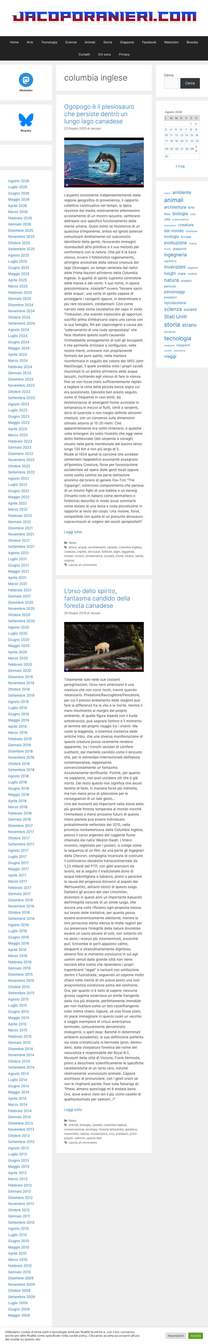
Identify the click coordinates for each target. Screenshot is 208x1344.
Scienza (71, 42)
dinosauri (94, 551)
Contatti (84, 54)
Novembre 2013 (21, 1129)
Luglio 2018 (17, 782)
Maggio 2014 (18, 1092)
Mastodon (171, 42)
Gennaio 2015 (19, 1043)
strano (129, 556)
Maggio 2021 (18, 571)
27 (181, 148)
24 (166, 148)
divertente (191, 231)
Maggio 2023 (19, 423)
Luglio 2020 (17, 633)
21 (186, 140)
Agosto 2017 (18, 850)
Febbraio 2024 (20, 367)
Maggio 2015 (18, 1018)
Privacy (124, 54)
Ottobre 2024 (19, 317)
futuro (167, 249)
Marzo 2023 (18, 435)
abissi (73, 547)
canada (112, 547)
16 (196, 135)
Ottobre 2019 (19, 689)
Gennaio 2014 (19, 1117)
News (73, 542)
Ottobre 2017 (19, 838)
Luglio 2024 (17, 336)
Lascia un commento (83, 565)
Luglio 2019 (17, 708)
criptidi (81, 551)
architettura (175, 207)
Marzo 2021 (17, 584)
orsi (111, 1133)
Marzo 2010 (17, 1260)
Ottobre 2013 (19, 1136)
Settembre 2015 (21, 993)
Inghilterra (170, 261)
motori (192, 274)
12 (176, 135)
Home (14, 42)
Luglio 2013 (17, 1154)
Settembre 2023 (21, 398)
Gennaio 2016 (19, 968)
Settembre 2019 (21, 695)
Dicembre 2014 (20, 1049)
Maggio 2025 (18, 274)
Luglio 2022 (17, 485)
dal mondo (174, 230)
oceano (186, 281)
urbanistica (179, 350)
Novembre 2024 (21, 311)
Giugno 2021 (18, 565)
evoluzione (175, 242)
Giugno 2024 (18, 342)
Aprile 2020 (17, 652)
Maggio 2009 (19, 1315)
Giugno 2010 (18, 1241)
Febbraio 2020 (20, 664)
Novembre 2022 (21, 460)
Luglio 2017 (17, 857)
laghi (117, 551)
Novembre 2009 (21, 1284)
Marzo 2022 (18, 509)
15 (191, 135)
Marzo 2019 (17, 733)
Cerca (169, 75)
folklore (107, 551)
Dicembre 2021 (20, 528)
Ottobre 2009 (19, 1291)
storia (119, 556)
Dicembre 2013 (20, 1123)
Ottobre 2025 (19, 243)
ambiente (181, 192)
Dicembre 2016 (20, 900)
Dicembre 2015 (20, 974)
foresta (193, 243)
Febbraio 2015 (19, 1036)
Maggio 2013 (18, 1167)
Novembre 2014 (21, 1055)
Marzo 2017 (17, 881)
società (109, 556)
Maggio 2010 (18, 1247)
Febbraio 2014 (20, 1111)
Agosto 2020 (18, 627)
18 (171, 140)
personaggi (174, 291)
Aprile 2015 (17, 1024)
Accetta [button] (195, 1335)
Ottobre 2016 (19, 912)
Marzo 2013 (17, 1179)
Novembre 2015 (21, 981)
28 (186, 148)
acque (82, 547)
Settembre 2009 (21, 1297)
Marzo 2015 (17, 1030)
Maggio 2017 (18, 869)
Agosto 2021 (18, 553)
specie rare (94, 1138)
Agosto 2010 (18, 1229)
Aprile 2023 (17, 429)
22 (192, 140)
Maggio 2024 (19, 348)
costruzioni (170, 225)
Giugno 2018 (18, 788)
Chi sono (104, 54)
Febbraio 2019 (20, 739)
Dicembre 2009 (21, 1278)
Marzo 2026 (18, 212)
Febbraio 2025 (20, 292)
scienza (173, 309)
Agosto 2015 (18, 999)
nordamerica (93, 556)
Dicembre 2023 (20, 379)
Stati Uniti (175, 317)
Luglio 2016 (17, 931)
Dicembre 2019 (20, 677)
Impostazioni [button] (176, 1335)
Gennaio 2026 (19, 224)
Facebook (149, 42)
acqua (167, 193)
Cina (192, 214)
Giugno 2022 (18, 491)
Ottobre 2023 (19, 392)
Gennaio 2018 (19, 819)
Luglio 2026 (17, 187)
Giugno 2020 (18, 640)
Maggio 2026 (19, 199)
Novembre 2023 (21, 385)
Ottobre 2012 (19, 1210)
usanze (69, 560)
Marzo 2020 (18, 658)
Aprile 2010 (17, 1253)
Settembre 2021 (21, 547)
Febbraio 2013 (20, 1185)
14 (186, 135)
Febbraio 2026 (20, 218)
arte (191, 207)
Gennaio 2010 (19, 1272)
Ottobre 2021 (19, 540)
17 (166, 140)
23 (197, 140)
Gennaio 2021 (19, 596)
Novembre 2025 (21, 237)
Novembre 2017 (21, 832)
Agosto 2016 (18, 925)
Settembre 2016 (21, 919)
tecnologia (177, 338)
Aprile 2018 (17, 801)
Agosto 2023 (18, 404)
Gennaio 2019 (19, 745)
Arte (30, 42)
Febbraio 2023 (20, 441)
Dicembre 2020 (20, 602)
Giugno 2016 (18, 937)
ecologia (91, 1129)
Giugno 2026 (18, 193)
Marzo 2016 (17, 956)
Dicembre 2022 (20, 454)
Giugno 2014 (18, 1086)
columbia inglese (130, 547)
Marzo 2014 (17, 1105)
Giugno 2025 (18, 268)
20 (182, 140)
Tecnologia (49, 42)
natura (84, 1133)
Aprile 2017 (17, 875)
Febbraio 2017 (19, 888)
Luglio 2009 (18, 1303)
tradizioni (169, 345)
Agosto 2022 (18, 478)
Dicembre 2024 (20, 305)
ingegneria (175, 255)
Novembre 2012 (21, 1204)
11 (171, 135)
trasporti (183, 345)
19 (176, 140)
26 (176, 148)
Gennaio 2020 (19, 671)
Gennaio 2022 (19, 522)
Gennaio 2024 (19, 373)
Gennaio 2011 (19, 1216)
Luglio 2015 (17, 1005)
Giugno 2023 (18, 416)
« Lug (180, 166)
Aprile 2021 (17, 578)
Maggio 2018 (18, 795)
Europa (186, 237)
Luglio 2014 (17, 1080)
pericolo (170, 286)
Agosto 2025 (18, 255)
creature (69, 551)
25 (171, 148)
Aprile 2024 (17, 354)
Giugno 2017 (18, 863)
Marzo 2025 (18, 286)
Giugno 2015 (18, 1012)
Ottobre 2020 (19, 615)
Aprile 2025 (17, 280)
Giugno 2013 (18, 1160)
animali (73, 1125)
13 (181, 135)
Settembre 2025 (21, 249)
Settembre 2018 (21, 770)
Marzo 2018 (17, 807)
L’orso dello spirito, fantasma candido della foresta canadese (97, 598)
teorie (139, 556)
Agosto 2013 (18, 1148)
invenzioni (174, 267)
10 (166, 135)
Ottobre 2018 (19, 764)
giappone (179, 249)
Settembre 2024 (21, 323)
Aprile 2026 (17, 206)
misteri (68, 556)
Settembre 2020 (21, 621)
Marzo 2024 (18, 361)
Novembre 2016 (21, 906)
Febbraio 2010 (20, 1266)
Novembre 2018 (21, 757)
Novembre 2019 (21, 683)
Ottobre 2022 (19, 466)
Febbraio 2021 (19, 590)
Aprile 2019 (17, 726)
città (167, 219)
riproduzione (175, 302)
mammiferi (71, 1133)
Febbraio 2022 (20, 516)
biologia (85, 1125)
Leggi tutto (73, 532)
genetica (131, 1129)
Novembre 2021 (21, 534)
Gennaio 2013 (19, 1191)
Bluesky (192, 42)
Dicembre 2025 (20, 230)
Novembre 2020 (21, 609)
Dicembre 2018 (20, 751)
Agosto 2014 (18, 1074)
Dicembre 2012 (20, 1198)
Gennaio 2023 (19, 447)
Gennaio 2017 (19, 894)
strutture (170, 331)
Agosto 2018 (18, 776)
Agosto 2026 (18, 181)
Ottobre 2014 (19, 1061)
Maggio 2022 (18, 497)
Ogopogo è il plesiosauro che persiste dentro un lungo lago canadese (99, 114)
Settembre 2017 (21, 844)
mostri (79, 556)
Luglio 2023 (17, 410)
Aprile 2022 (17, 503)
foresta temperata (111, 1129)
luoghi (170, 273)
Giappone (127, 42)
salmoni (79, 1138)
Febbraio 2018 (19, 813)
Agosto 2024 (18, 330)
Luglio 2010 (17, 1235)
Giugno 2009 (19, 1309)
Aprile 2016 (17, 950)
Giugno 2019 (18, 714)
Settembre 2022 (21, 472)
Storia (107, 42)
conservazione (74, 1129)
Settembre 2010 (21, 1222)
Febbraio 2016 (20, 962)
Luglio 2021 (17, 559)
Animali (90, 42)
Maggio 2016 (18, 943)
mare (182, 274)
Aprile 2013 (17, 1173)
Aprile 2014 (17, 1098)
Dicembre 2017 (20, 826)
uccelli (168, 350)
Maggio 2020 (19, 646)
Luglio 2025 (17, 261)
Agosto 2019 (18, 702)
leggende (128, 551)
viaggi (170, 356)
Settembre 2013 (21, 1142)
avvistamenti (96, 547)
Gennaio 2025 (19, 299)
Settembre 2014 (21, 1067)
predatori (122, 1133)
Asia (167, 214)
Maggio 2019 (18, 720)
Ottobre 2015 (19, 987)
